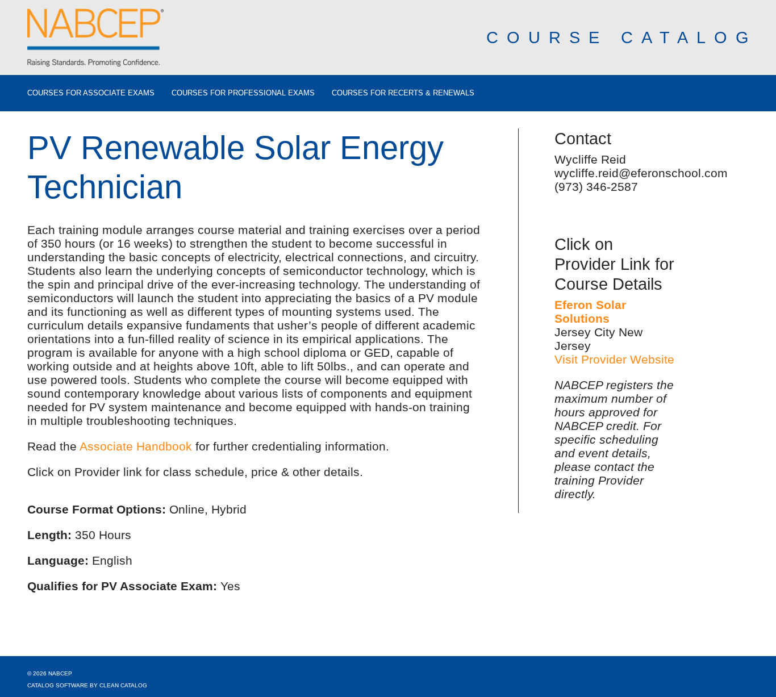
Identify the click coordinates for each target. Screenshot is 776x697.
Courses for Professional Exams (243, 93)
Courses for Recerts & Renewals (403, 93)
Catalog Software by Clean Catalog (87, 685)
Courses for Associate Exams (91, 93)
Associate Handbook (136, 446)
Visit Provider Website (614, 359)
